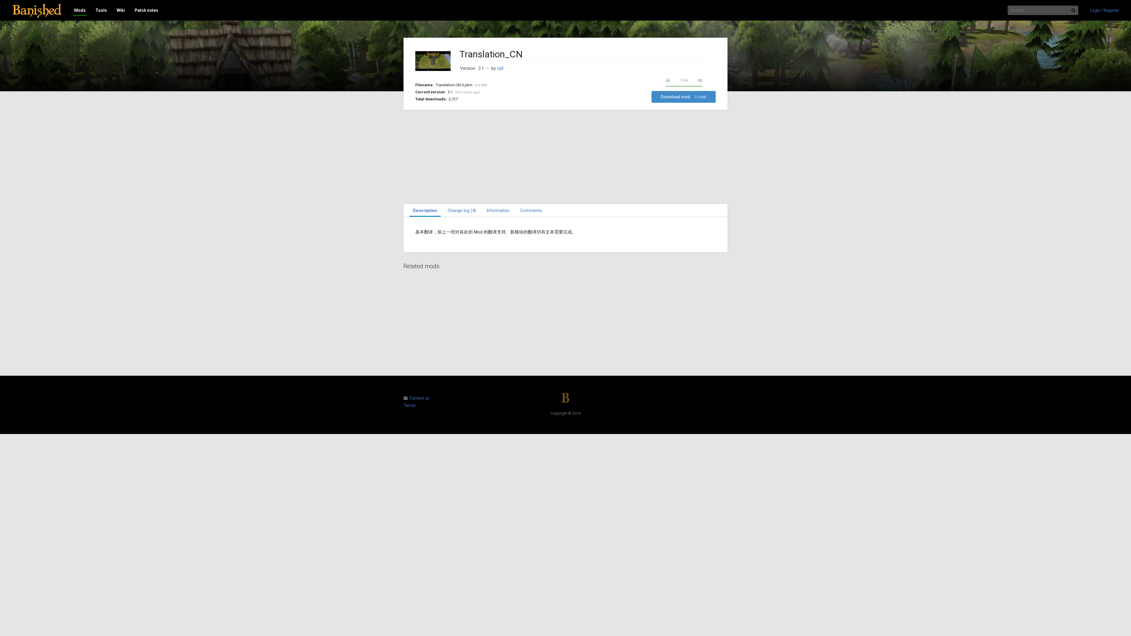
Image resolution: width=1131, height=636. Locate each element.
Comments (531, 210)
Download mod (683, 97)
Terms (410, 405)
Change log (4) (462, 210)
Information (498, 210)
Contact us (419, 398)
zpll (500, 68)
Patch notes (146, 10)
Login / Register (1104, 10)
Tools (101, 10)
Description (425, 210)
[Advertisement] (565, 157)
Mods (80, 10)
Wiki (121, 10)
